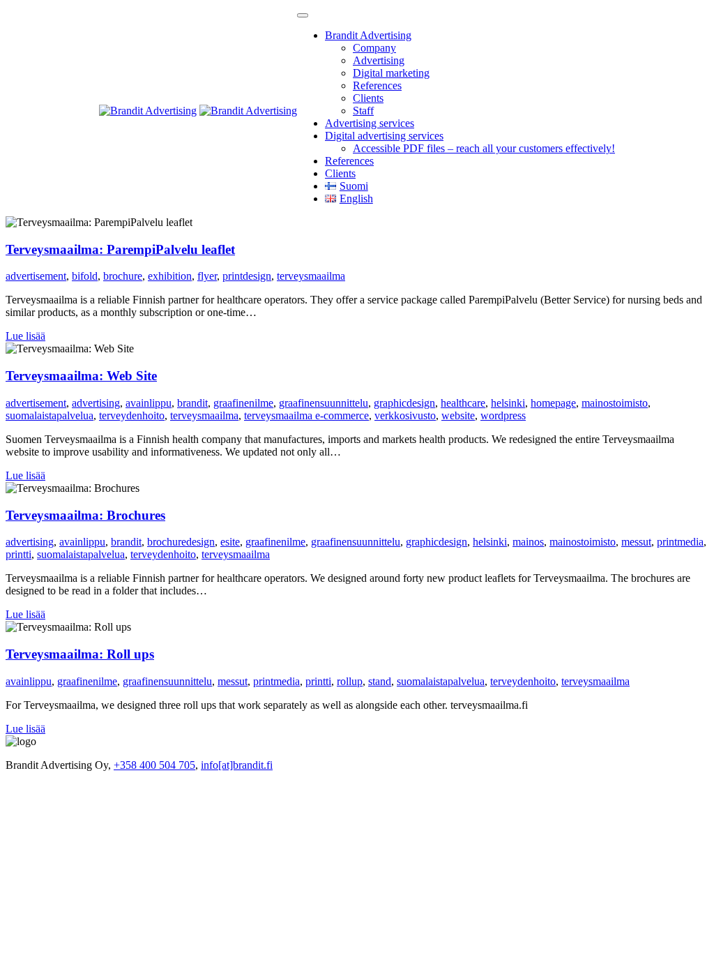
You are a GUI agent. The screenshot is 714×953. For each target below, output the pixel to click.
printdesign (246, 276)
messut (636, 542)
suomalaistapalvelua (49, 415)
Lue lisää (25, 336)
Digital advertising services (384, 136)
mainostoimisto (615, 403)
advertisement (36, 276)
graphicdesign (404, 403)
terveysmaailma (311, 276)
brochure (122, 276)
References (377, 85)
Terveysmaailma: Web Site (81, 375)
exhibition (170, 276)
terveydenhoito (132, 415)
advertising (96, 403)
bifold (85, 276)
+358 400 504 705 (154, 765)
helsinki (508, 403)
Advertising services (369, 123)
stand (379, 681)
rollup (350, 681)
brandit (192, 403)
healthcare (463, 403)
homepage (553, 403)
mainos (528, 542)
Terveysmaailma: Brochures (85, 515)
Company (374, 48)
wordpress (503, 415)
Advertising (378, 60)
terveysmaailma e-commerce (306, 415)
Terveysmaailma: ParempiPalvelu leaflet (120, 249)
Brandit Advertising (368, 35)
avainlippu (149, 403)
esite (230, 542)
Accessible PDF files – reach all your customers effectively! (484, 148)
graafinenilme (243, 403)
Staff (363, 111)
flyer (207, 276)
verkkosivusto (405, 415)
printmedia (680, 542)
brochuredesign (181, 542)
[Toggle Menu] (302, 15)
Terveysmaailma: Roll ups (80, 654)
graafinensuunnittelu (323, 403)
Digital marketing (391, 73)
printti (18, 554)
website (458, 415)
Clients (368, 98)
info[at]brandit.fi (237, 765)
